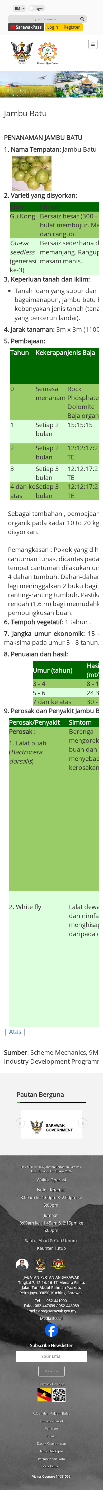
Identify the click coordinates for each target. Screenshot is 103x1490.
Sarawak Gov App (51, 1384)
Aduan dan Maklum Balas (51, 1413)
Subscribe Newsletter (51, 1345)
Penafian (51, 1428)
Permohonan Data (51, 1459)
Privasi (51, 1436)
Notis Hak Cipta (51, 1451)
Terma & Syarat (51, 1421)
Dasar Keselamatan (51, 1443)
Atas (15, 1031)
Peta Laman (51, 1466)
